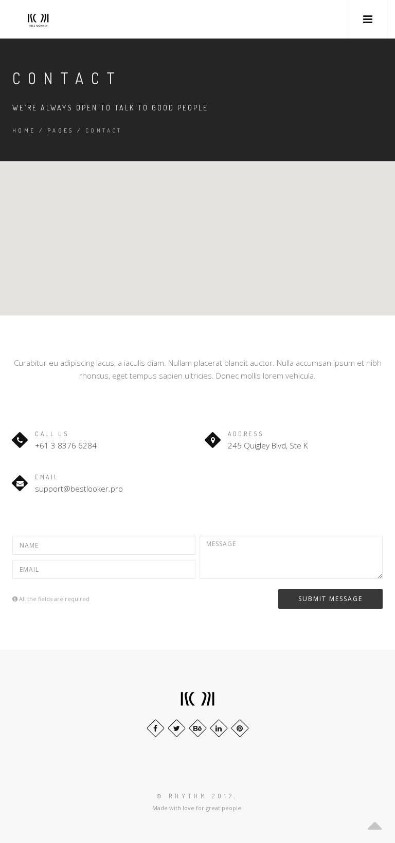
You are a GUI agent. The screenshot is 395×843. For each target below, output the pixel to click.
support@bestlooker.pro (79, 488)
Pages (60, 130)
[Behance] (197, 728)
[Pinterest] (240, 728)
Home (24, 130)
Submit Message (330, 598)
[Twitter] (176, 728)
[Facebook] (155, 728)
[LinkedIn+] (218, 728)
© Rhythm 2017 (195, 796)
